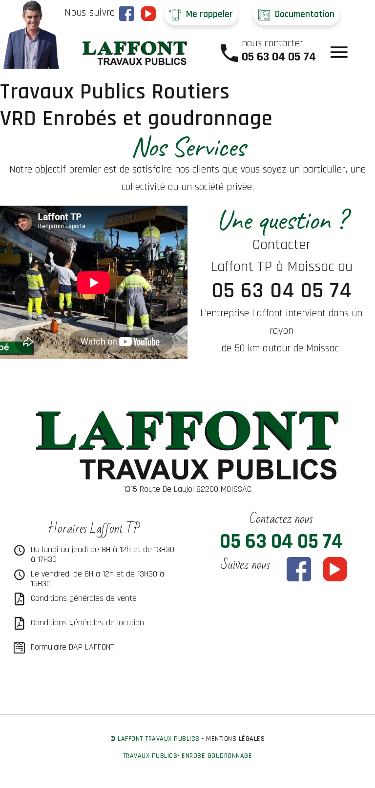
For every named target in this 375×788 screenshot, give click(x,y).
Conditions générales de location (87, 622)
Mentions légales (235, 738)
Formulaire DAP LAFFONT (72, 647)
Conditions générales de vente (84, 598)
